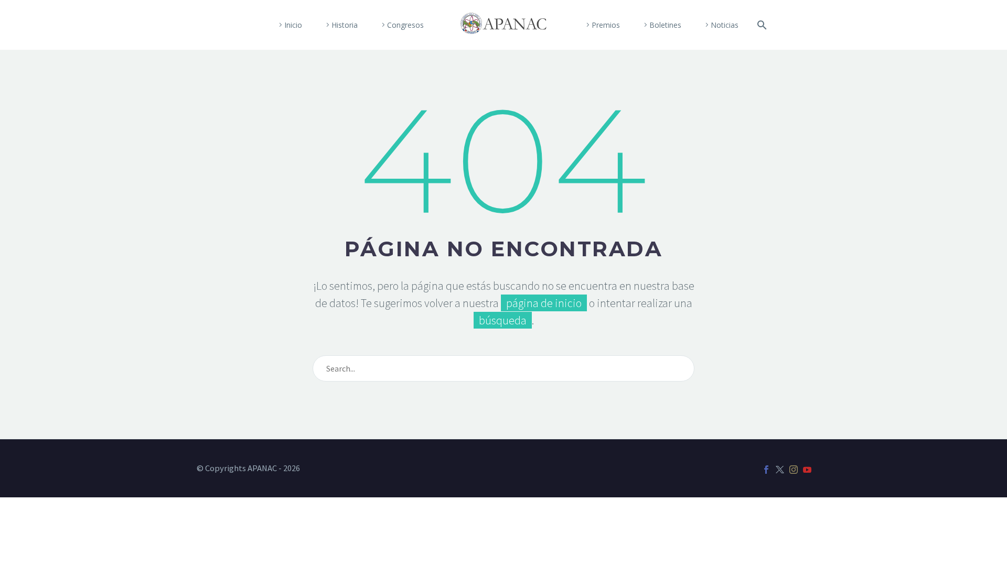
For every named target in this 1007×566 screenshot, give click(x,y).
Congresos (405, 25)
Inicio (293, 25)
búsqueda (503, 320)
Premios (606, 25)
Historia (344, 25)
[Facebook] (766, 469)
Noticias (724, 25)
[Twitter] (780, 469)
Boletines (665, 25)
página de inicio (544, 303)
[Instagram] (793, 469)
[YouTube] (807, 469)
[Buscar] (760, 25)
